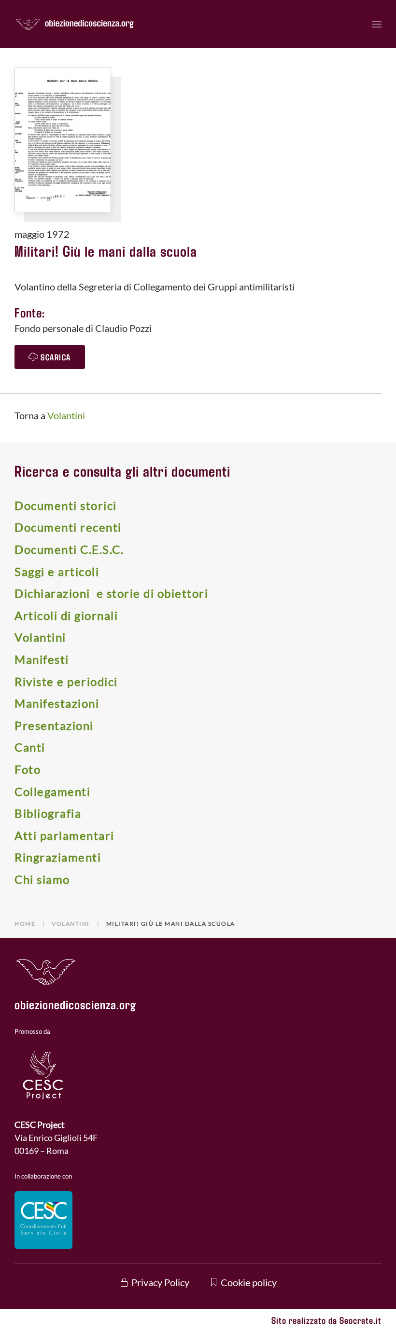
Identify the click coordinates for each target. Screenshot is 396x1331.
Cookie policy (249, 1282)
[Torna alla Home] (74, 24)
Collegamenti (52, 791)
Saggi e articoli (56, 571)
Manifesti (41, 659)
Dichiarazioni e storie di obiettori (111, 593)
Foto (27, 769)
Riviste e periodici (66, 681)
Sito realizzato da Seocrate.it (326, 1320)
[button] (377, 24)
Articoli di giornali (66, 615)
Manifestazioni (56, 703)
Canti (29, 747)
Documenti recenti (68, 527)
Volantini (66, 415)
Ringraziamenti (57, 857)
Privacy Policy (160, 1282)
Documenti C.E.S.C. (69, 549)
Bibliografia (47, 813)
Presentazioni (54, 725)
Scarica (56, 357)
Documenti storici (65, 505)
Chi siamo (42, 879)
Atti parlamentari (64, 835)
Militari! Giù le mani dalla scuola (105, 250)
